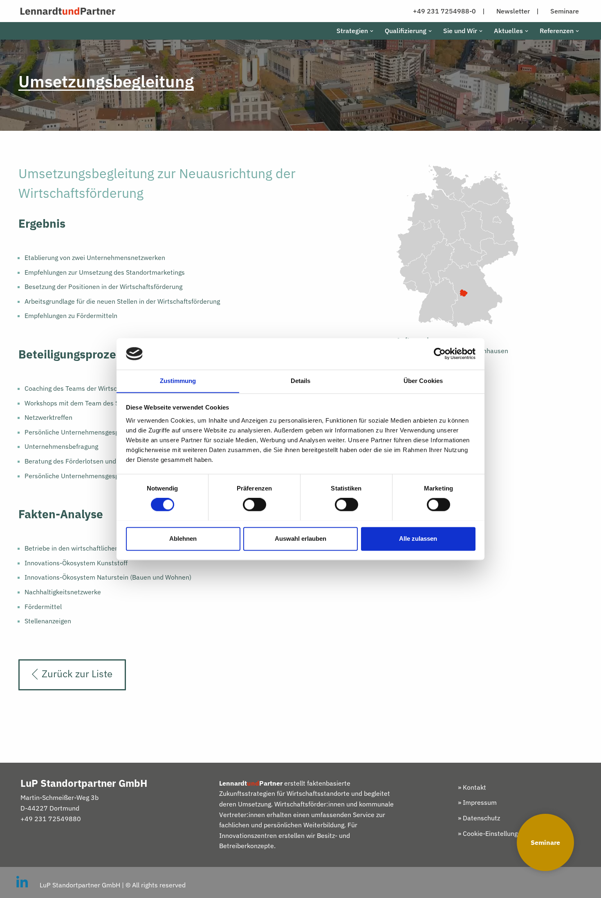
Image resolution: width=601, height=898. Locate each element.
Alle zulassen (418, 538)
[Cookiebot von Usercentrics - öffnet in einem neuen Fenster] (439, 353)
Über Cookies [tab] (423, 380)
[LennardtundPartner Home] (67, 11)
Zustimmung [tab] (178, 380)
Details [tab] (301, 380)
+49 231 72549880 (50, 819)
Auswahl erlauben (300, 538)
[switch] (254, 504)
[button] (371, 31)
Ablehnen (183, 538)
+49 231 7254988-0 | (449, 11)
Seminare (545, 842)
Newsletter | (517, 11)
